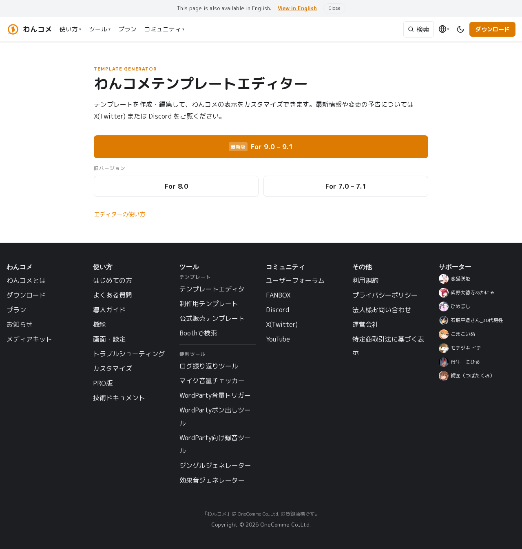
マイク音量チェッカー (212, 380)
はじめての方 (112, 280)
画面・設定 (109, 339)
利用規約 (365, 280)
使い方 (70, 29)
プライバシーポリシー (385, 295)
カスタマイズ (112, 368)
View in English (297, 8)
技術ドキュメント (119, 397)
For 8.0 (176, 186)
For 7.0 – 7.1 (345, 186)
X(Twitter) (282, 324)
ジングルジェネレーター (215, 465)
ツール (100, 29)
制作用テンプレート (208, 303)
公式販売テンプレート (212, 318)
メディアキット (29, 339)
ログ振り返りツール (208, 366)
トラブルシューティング (129, 353)
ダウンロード (493, 29)
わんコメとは (26, 280)
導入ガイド (109, 309)
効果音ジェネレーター (212, 480)
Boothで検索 (198, 333)
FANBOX (278, 295)
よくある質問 (112, 295)
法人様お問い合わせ (381, 309)
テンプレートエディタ (212, 288)
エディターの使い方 (119, 214)
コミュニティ (164, 29)
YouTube (278, 339)
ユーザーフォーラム (295, 280)
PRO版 (103, 383)
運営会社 (365, 324)
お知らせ (20, 324)
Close (335, 7)
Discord (277, 309)
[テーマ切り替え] (460, 29)
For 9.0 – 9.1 (262, 146)
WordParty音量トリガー (215, 395)
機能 (99, 324)
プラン (127, 29)
